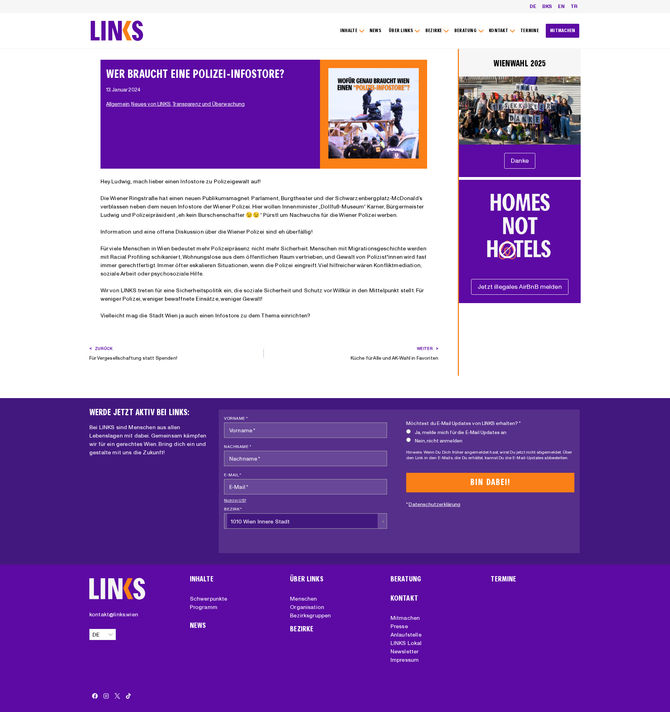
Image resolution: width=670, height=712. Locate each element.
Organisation (307, 607)
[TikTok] (128, 696)
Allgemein (117, 104)
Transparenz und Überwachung (208, 104)
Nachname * (237, 446)
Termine (503, 579)
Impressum (404, 659)
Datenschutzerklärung (434, 504)
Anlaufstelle (406, 634)
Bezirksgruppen (310, 615)
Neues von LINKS (150, 104)
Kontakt (404, 598)
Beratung (405, 579)
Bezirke (301, 629)
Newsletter (404, 651)
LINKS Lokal (406, 643)
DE (533, 6)
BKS (547, 6)
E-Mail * (232, 474)
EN (561, 6)
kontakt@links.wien (113, 614)
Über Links (306, 579)
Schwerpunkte (209, 598)
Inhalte (202, 579)
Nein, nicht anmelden (438, 440)
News (198, 625)
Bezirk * (233, 509)
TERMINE (529, 31)
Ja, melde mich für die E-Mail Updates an (460, 432)
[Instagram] (106, 696)
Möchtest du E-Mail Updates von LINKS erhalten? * (463, 423)
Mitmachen (405, 618)
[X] (117, 696)
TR (574, 6)
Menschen (303, 598)
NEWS (375, 31)
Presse (399, 626)
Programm (203, 607)
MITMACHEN (562, 31)
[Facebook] (94, 696)
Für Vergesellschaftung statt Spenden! (133, 353)
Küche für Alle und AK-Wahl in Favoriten (394, 353)
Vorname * (236, 418)
